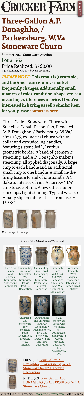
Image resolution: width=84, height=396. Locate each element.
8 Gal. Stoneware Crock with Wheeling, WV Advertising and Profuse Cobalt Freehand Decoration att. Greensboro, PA (59, 335)
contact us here (44, 111)
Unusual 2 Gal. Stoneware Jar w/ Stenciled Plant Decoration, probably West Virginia (25, 331)
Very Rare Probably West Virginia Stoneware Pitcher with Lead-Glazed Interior (73, 278)
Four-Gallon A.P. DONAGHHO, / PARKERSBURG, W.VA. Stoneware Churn (51, 382)
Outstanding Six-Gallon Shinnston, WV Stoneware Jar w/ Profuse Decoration (25, 278)
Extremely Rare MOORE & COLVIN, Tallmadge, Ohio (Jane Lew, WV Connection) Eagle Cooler (57, 280)
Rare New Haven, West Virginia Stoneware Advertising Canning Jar (10, 277)
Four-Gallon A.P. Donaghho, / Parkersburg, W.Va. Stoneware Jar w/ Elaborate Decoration (47, 366)
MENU (79, 9)
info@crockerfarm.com (49, 393)
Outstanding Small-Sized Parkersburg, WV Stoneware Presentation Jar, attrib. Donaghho (41, 278)
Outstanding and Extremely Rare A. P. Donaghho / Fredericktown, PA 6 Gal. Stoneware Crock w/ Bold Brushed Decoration (42, 331)
